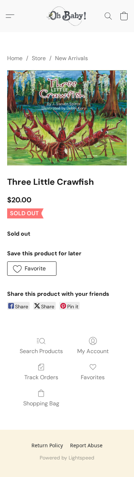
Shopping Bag (41, 403)
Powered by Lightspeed (67, 457)
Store (39, 58)
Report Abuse (86, 445)
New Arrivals (71, 58)
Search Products (41, 351)
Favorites (93, 377)
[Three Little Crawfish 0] (67, 117)
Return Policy (47, 445)
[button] (67, 16)
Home (15, 58)
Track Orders (41, 377)
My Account (93, 351)
